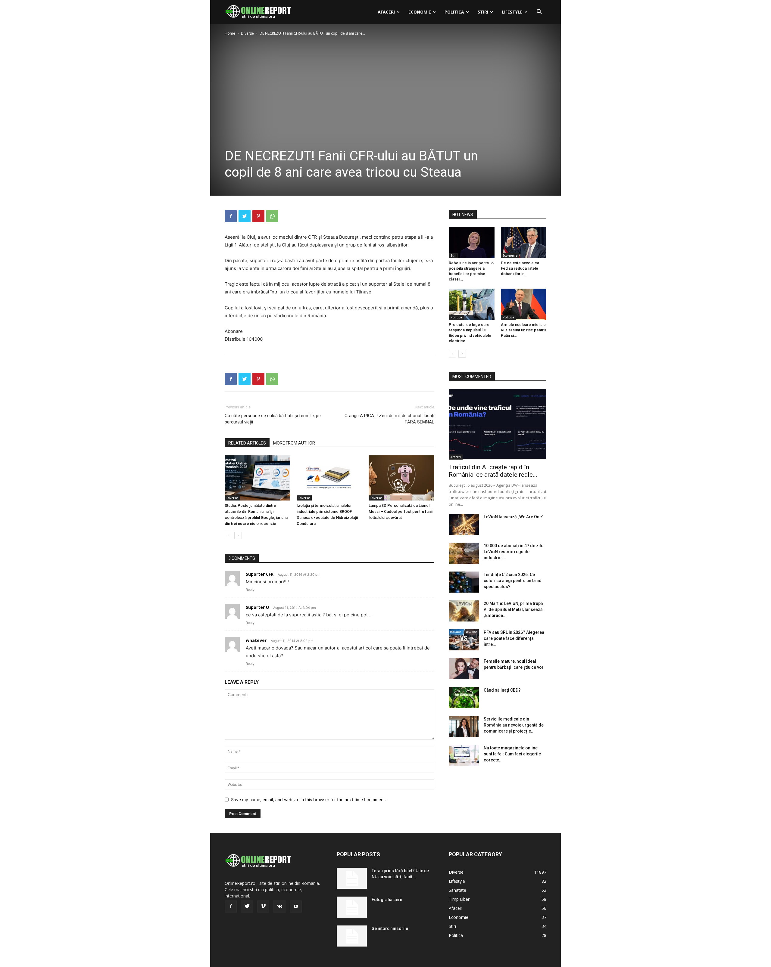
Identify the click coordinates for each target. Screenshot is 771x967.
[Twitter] (245, 216)
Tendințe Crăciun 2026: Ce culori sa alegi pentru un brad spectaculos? (513, 580)
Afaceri (386, 12)
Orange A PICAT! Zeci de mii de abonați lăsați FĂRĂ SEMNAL (389, 419)
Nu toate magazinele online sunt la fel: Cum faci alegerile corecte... (512, 753)
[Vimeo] (263, 906)
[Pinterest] (258, 216)
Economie (419, 12)
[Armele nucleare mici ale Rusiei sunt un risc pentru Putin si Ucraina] (524, 304)
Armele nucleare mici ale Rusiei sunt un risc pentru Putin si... (523, 330)
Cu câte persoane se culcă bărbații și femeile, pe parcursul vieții (273, 419)
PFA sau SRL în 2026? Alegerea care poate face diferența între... (514, 638)
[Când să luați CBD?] (464, 697)
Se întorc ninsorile (390, 928)
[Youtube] (296, 906)
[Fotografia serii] (352, 907)
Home (230, 33)
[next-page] (238, 535)
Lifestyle (512, 12)
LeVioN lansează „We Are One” (513, 516)
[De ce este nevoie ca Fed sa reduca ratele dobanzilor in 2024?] (524, 242)
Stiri (483, 12)
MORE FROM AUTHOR (294, 443)
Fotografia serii (387, 899)
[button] (539, 12)
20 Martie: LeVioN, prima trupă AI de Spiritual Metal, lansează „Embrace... (513, 609)
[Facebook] (231, 216)
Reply (250, 589)
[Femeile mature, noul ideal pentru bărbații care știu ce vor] (464, 668)
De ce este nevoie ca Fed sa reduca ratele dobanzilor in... (520, 268)
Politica (454, 12)
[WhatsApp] (272, 216)
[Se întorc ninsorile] (352, 936)
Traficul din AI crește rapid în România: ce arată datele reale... (493, 470)
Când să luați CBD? (502, 690)
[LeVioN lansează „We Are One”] (464, 524)
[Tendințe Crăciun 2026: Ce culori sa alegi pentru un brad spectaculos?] (464, 582)
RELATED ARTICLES (247, 443)
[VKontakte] (279, 906)
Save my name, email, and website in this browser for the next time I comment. (308, 799)
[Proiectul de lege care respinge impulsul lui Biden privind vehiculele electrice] (472, 304)
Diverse (247, 33)
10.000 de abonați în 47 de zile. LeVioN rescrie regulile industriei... (514, 551)
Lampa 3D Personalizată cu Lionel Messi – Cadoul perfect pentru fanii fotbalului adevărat (400, 511)
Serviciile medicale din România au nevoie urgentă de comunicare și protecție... (514, 725)
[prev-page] (228, 535)
